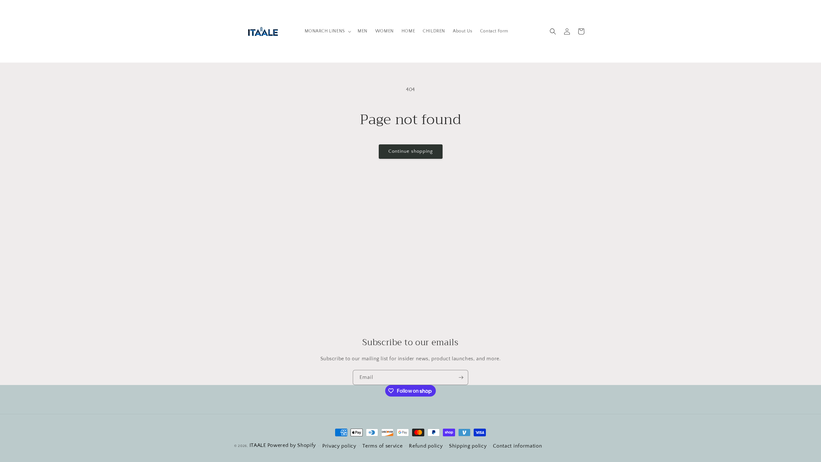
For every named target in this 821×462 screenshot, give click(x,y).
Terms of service (382, 446)
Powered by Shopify (291, 445)
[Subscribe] (461, 377)
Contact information (517, 446)
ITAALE (258, 445)
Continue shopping (410, 151)
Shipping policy (468, 446)
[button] (327, 31)
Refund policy (426, 446)
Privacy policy (339, 446)
